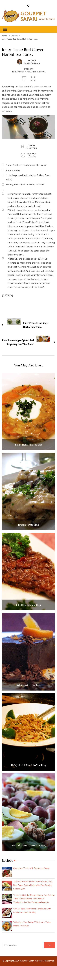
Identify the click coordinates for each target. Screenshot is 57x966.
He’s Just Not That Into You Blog (28, 765)
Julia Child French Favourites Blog (28, 845)
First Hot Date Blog (28, 524)
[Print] (24, 78)
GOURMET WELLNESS (25, 71)
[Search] (49, 945)
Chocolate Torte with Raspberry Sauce (31, 868)
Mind (42, 71)
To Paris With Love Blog (28, 685)
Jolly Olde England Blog (28, 605)
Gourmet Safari (27, 960)
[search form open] (28, 6)
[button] (33, 78)
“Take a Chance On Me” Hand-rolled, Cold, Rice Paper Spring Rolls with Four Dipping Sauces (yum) (32, 885)
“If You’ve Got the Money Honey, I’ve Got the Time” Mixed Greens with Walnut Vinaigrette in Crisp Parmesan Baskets (34, 899)
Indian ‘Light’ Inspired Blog (29, 444)
